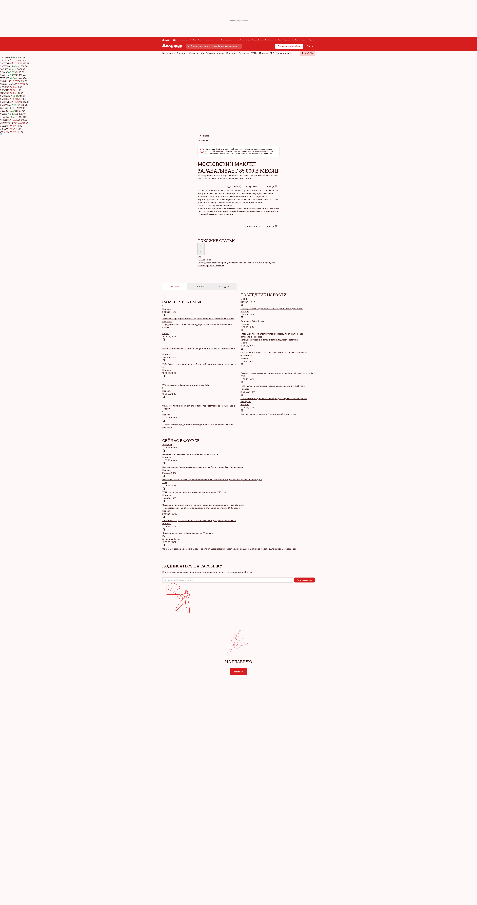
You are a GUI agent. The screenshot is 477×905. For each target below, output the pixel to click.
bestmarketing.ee (196, 40)
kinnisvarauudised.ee (273, 40)
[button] (227, 580)
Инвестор (194, 53)
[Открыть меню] (174, 40)
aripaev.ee (184, 40)
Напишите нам (283, 53)
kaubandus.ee (257, 40)
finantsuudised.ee (228, 40)
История (263, 53)
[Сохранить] (163, 314)
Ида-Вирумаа (208, 53)
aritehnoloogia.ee (243, 40)
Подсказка (243, 53)
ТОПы (254, 53)
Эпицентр (182, 53)
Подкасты (231, 53)
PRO (272, 53)
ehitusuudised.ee (212, 40)
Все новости (168, 53)
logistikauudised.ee (290, 40)
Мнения (220, 53)
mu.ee (302, 40)
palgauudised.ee (314, 40)
